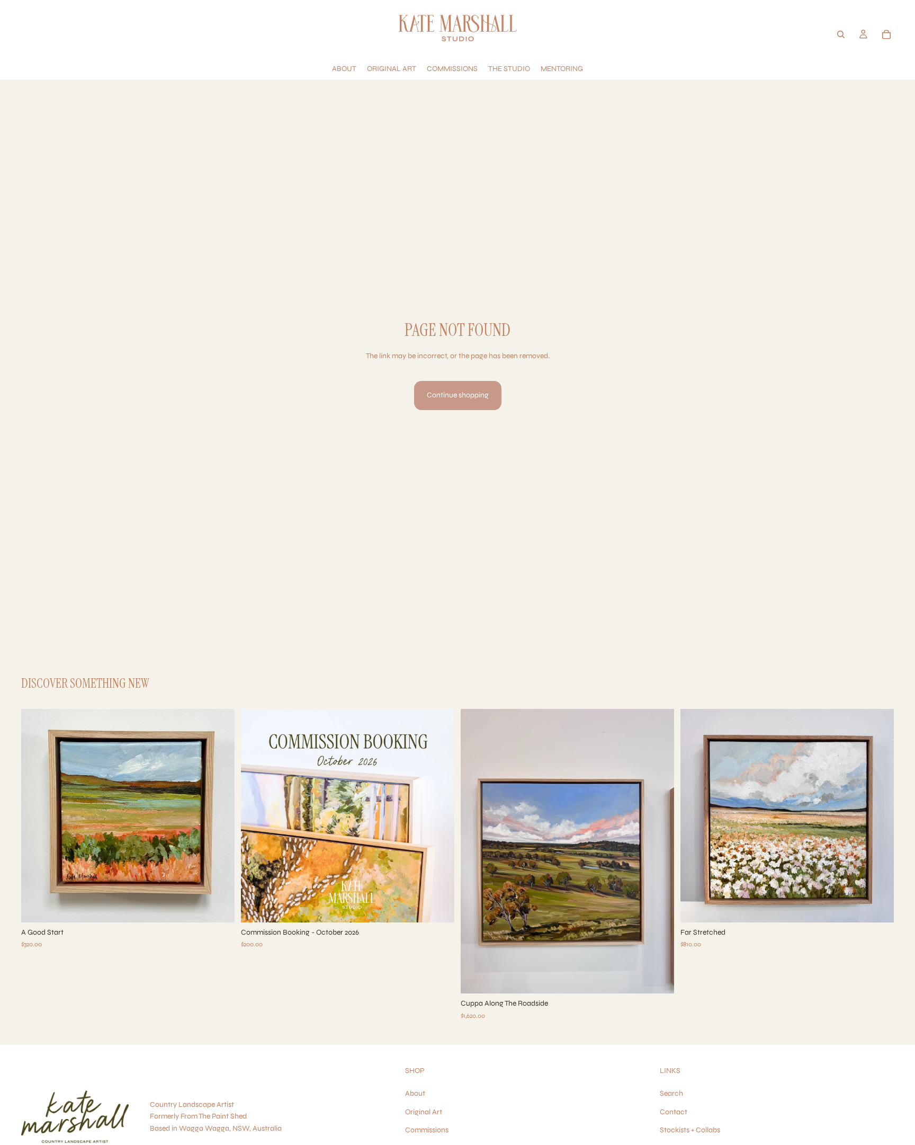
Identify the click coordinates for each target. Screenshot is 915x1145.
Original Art (423, 1111)
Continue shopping (458, 395)
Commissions (426, 1129)
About (415, 1093)
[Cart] (886, 34)
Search (671, 1093)
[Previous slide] (37, 816)
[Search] (841, 34)
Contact (673, 1111)
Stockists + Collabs (690, 1129)
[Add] (218, 906)
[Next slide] (219, 816)
